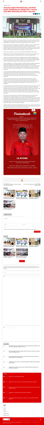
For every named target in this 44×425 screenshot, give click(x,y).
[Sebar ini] (34, 14)
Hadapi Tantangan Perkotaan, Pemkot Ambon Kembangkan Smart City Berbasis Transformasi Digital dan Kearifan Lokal (21, 257)
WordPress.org (6, 415)
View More (22, 261)
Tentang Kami (9, 423)
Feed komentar (6, 413)
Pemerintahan (8, 14)
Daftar (4, 408)
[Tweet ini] (35, 14)
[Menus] (3, 1)
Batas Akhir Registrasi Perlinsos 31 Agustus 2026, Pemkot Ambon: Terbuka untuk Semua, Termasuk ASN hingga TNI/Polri (22, 198)
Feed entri (5, 411)
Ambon (4, 14)
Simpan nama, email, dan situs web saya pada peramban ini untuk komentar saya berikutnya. (20, 229)
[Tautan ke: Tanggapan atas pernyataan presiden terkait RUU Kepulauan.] (5, 394)
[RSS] (22, 180)
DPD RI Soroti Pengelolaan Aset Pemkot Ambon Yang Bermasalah (32, 184)
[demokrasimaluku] (22, 1)
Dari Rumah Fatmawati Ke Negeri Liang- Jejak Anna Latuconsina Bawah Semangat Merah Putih (23, 398)
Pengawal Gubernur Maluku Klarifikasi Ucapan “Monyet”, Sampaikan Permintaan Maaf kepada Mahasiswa (24, 388)
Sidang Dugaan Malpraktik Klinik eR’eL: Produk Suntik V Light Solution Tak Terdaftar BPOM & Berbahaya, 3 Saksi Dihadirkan (24, 357)
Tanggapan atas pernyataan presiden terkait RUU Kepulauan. (20, 392)
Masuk (4, 409)
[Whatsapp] (39, 14)
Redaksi (4, 423)
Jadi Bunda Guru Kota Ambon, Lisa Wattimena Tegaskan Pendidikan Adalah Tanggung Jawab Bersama (34, 198)
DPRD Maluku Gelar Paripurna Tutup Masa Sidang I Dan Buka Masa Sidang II (12, 184)
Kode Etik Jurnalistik (35, 422)
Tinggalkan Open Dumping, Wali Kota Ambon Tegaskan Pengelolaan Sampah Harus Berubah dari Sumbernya (9, 209)
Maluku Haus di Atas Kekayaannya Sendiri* (16, 376)
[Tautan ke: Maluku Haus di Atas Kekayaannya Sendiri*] (5, 378)
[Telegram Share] (37, 14)
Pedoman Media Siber (27, 422)
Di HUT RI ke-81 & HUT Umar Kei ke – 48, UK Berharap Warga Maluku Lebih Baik (23, 381)
